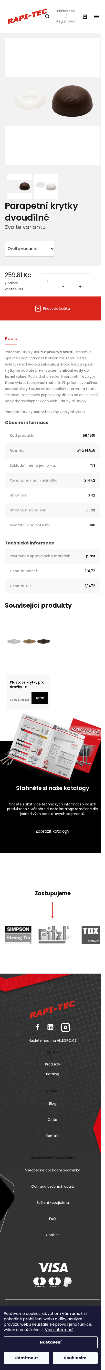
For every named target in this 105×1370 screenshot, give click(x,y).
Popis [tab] (11, 338)
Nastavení (51, 1342)
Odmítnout (26, 1358)
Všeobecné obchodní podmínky (52, 1170)
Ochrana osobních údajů (52, 1186)
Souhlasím (75, 1358)
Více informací (59, 1330)
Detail (39, 698)
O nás (53, 1119)
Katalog (52, 1074)
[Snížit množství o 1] (63, 280)
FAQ (52, 1218)
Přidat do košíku (56, 308)
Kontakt (52, 1135)
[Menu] (96, 16)
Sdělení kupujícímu (52, 1202)
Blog (52, 1103)
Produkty (52, 1064)
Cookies (52, 1234)
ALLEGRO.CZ (67, 1040)
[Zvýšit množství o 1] (80, 281)
